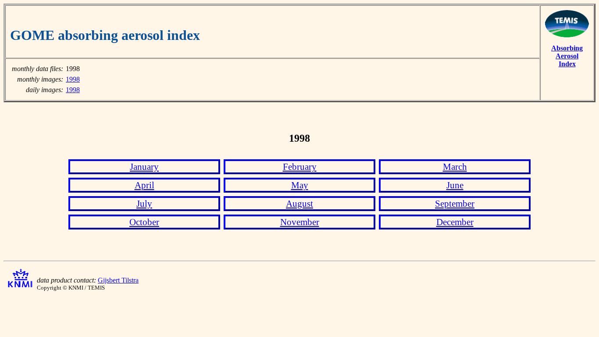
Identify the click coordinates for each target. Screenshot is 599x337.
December (455, 222)
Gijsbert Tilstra (118, 280)
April (144, 185)
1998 (73, 79)
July (144, 203)
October (144, 222)
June (455, 185)
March (455, 166)
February (300, 166)
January (144, 166)
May (299, 185)
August (299, 203)
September (454, 203)
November (299, 222)
